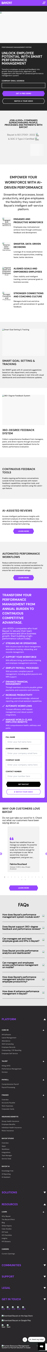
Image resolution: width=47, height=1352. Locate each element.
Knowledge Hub (7, 1171)
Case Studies (6, 1229)
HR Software (6, 1035)
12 (42, 877)
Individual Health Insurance (12, 1127)
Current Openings (8, 1254)
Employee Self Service (10, 1053)
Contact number (13, 771)
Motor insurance (8, 1131)
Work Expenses (7, 1106)
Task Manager (7, 1155)
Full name (10, 737)
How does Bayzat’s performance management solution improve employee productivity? (19, 979)
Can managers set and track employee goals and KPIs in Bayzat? (20, 939)
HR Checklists (7, 1235)
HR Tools (5, 1232)
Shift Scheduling (8, 1044)
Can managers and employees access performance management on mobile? (20, 965)
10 (35, 877)
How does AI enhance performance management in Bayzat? (20, 992)
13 (22, 880)
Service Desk (6, 1159)
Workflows (5, 1149)
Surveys (5, 1072)
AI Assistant (6, 1177)
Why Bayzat (6, 1216)
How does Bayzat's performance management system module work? (21, 915)
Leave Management (9, 1038)
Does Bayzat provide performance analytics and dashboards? (20, 951)
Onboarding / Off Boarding (11, 1050)
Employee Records (8, 1047)
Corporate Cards (8, 1109)
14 (25, 880)
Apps (4, 1146)
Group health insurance (10, 1121)
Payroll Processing (8, 1087)
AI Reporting (6, 1174)
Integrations (6, 1152)
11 (39, 877)
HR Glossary (6, 1241)
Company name (13, 760)
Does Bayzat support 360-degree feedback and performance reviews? (21, 927)
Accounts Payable (8, 1103)
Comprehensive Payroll (10, 1084)
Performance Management (11, 1069)
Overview (5, 1100)
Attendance (6, 1041)
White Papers (7, 1226)
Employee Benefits (8, 1124)
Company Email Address (13, 81)
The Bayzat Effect (8, 1219)
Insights (4, 1238)
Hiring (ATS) (6, 1066)
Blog (3, 1223)
